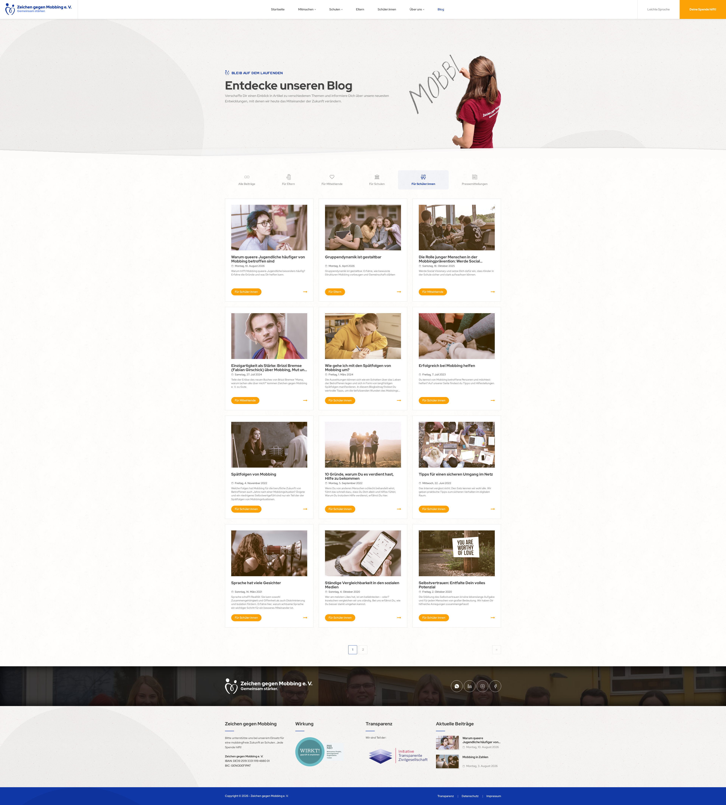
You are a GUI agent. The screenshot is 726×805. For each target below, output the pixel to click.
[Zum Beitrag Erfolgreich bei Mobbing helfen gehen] (457, 336)
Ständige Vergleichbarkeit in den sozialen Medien (362, 585)
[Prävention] (319, 752)
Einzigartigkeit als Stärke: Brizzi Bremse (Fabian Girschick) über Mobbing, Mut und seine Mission (269, 368)
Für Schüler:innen (246, 292)
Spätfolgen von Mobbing (253, 474)
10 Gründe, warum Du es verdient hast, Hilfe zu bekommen (359, 476)
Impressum (493, 796)
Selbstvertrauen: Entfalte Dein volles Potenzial (452, 585)
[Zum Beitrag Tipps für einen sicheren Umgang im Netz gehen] (457, 444)
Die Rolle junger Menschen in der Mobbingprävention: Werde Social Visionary (449, 259)
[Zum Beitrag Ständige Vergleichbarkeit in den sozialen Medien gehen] (363, 553)
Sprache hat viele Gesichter (256, 583)
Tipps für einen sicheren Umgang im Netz (456, 474)
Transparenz (445, 796)
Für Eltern (335, 292)
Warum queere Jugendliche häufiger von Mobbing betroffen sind (268, 259)
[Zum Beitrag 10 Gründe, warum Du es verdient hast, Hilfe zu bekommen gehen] (363, 444)
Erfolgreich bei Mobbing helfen (447, 366)
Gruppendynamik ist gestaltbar (353, 257)
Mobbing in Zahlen (475, 757)
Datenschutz (470, 796)
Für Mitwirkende (432, 292)
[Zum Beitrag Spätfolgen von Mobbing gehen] (269, 444)
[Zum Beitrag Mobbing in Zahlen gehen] (447, 761)
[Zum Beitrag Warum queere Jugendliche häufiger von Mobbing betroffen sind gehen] (269, 227)
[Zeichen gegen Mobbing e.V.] (38, 9)
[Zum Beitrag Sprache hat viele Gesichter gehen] (269, 553)
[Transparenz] (398, 756)
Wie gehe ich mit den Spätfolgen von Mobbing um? (358, 368)
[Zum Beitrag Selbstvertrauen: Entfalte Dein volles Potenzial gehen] (457, 553)
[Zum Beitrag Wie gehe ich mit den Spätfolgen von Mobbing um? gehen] (363, 336)
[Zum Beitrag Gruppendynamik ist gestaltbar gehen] (363, 227)
